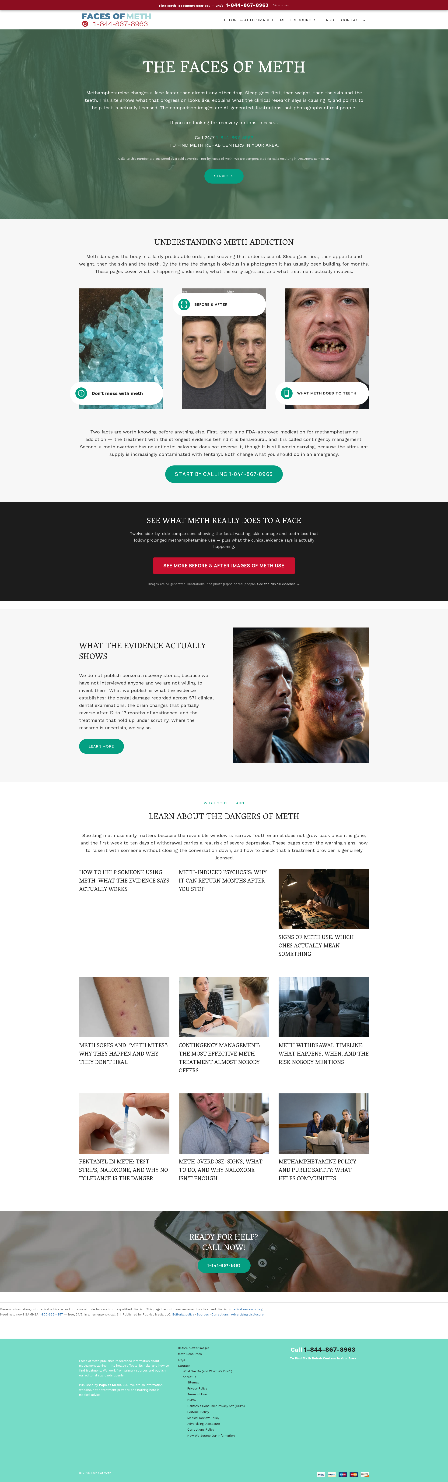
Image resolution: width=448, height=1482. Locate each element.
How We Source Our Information (211, 1435)
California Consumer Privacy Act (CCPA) (216, 1406)
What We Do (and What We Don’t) (207, 1371)
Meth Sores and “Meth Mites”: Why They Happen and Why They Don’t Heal (124, 1054)
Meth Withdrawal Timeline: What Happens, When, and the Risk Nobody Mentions (324, 1054)
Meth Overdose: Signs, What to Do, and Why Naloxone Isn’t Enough (220, 1170)
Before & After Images (248, 20)
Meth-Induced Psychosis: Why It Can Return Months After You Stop (223, 881)
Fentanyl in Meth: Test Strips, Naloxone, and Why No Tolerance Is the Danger (123, 1170)
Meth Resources (298, 20)
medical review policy (246, 1309)
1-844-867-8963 (234, 137)
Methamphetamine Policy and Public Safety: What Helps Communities (317, 1170)
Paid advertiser (281, 5)
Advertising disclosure (247, 1314)
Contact (184, 1366)
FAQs (329, 20)
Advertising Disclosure (203, 1423)
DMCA (191, 1400)
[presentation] (324, 899)
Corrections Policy (200, 1429)
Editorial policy (183, 1314)
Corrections (220, 1314)
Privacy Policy (197, 1388)
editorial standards (99, 1375)
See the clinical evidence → (278, 584)
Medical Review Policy (203, 1418)
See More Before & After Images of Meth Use (224, 566)
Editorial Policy (198, 1412)
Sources (203, 1314)
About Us (189, 1377)
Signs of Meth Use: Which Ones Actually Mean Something (316, 946)
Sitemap (193, 1382)
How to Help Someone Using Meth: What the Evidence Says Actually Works (124, 881)
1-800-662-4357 (51, 1314)
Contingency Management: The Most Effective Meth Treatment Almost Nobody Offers (219, 1059)
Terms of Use (197, 1394)
